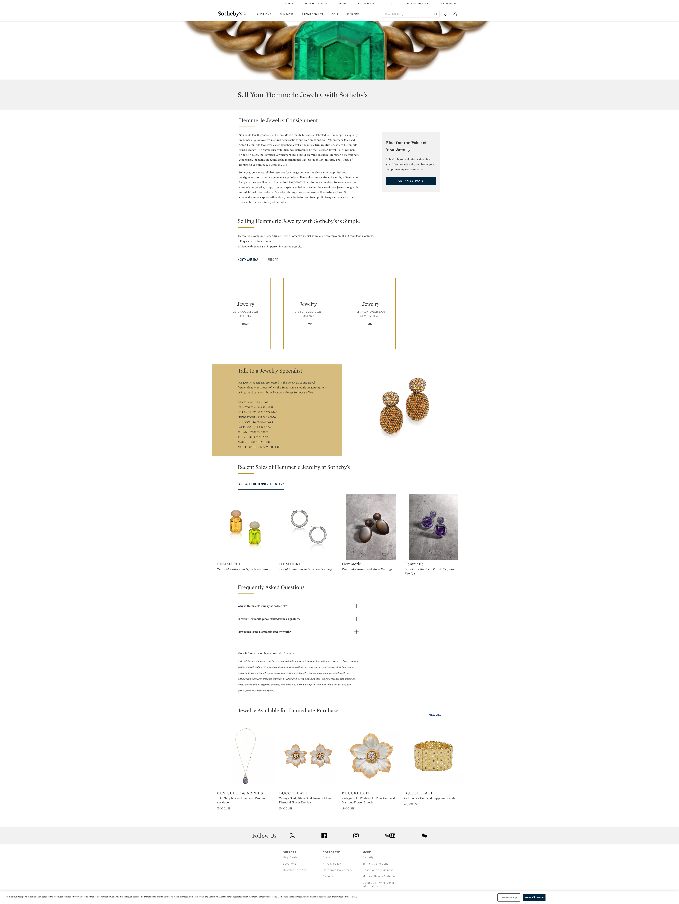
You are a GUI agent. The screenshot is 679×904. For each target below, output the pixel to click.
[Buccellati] (308, 756)
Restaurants (366, 3)
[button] (299, 122)
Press (326, 857)
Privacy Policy (332, 863)
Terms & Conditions (375, 863)
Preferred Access (316, 3)
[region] (339, 897)
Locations (289, 863)
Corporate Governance (338, 870)
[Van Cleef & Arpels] (245, 756)
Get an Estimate (411, 180)
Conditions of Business (378, 870)
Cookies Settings (509, 897)
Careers (328, 876)
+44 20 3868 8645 (262, 422)
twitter (292, 835)
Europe (273, 260)
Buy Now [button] (286, 14)
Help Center (291, 857)
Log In (289, 3)
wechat (424, 835)
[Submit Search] (435, 14)
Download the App (295, 870)
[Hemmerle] (371, 527)
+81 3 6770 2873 (258, 437)
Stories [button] (390, 3)
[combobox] (411, 14)
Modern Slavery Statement (380, 876)
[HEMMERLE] (245, 527)
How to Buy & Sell (418, 3)
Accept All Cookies (534, 897)
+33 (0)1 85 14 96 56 (259, 427)
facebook (324, 835)
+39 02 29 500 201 (259, 432)
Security (368, 857)
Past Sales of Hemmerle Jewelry (261, 484)
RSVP (245, 324)
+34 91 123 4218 (260, 442)
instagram (356, 835)
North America (248, 260)
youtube (390, 835)
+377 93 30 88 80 (270, 447)
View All (434, 714)
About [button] (342, 3)
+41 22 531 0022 (260, 402)
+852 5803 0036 (266, 417)
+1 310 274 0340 (267, 412)
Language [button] (447, 3)
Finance (353, 14)
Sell (335, 14)
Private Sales (312, 14)
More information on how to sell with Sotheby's (266, 653)
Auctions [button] (264, 14)
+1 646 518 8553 (263, 407)
